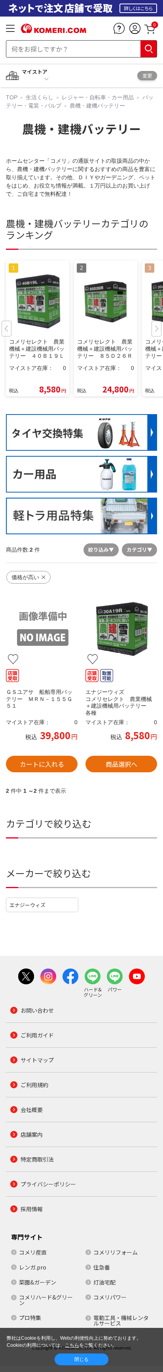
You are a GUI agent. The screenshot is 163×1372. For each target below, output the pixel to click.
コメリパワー (110, 1297)
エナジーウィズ (27, 905)
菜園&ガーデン (37, 1282)
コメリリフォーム (115, 1252)
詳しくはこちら (138, 8)
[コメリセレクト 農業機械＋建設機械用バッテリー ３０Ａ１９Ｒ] (121, 628)
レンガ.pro (32, 1267)
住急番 (101, 1267)
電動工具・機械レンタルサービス (121, 1320)
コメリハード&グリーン (46, 1299)
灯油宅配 (104, 1282)
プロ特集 (30, 1317)
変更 (147, 75)
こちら (72, 1345)
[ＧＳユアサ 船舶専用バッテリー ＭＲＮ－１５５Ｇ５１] (42, 628)
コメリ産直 (33, 1252)
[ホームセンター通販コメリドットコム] (53, 30)
